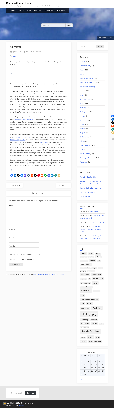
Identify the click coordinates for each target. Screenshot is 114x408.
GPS (89, 278)
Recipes (82, 128)
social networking (84, 327)
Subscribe (30, 393)
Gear (81, 74)
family (92, 261)
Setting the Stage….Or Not (89, 196)
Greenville (98, 278)
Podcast (82, 116)
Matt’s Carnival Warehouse (24, 119)
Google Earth (96, 274)
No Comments (37, 52)
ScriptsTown (21, 405)
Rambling (83, 120)
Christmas (98, 253)
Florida (82, 264)
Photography (84, 112)
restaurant (94, 319)
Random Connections (18, 3)
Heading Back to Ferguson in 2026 (91, 188)
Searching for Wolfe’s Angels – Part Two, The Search (90, 229)
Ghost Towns (85, 274)
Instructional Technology (87, 286)
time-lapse (83, 337)
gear (95, 268)
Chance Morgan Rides (17, 140)
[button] (11, 175)
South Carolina (90, 331)
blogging (83, 253)
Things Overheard (86, 145)
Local (14, 56)
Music (82, 103)
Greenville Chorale (85, 283)
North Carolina (85, 308)
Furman (88, 264)
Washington (83, 341)
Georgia (100, 268)
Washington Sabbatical (87, 158)
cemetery (91, 253)
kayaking (85, 290)
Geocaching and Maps (87, 82)
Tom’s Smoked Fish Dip (88, 177)
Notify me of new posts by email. (22, 259)
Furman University (86, 268)
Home (13, 11)
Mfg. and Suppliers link (23, 137)
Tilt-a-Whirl (44, 142)
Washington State (95, 341)
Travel (82, 149)
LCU (82, 295)
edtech (98, 257)
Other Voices (48, 11)
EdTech (82, 61)
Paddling (83, 108)
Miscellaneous (85, 99)
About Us (21, 11)
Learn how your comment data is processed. (48, 274)
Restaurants (84, 137)
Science (82, 141)
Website (12, 246)
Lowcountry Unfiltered (89, 299)
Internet (82, 91)
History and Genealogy (87, 87)
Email (11, 238)
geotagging (83, 271)
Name (12, 230)
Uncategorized (85, 154)
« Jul (81, 379)
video (97, 337)
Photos (29, 11)
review (94, 323)
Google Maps (83, 278)
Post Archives (60, 11)
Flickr (99, 261)
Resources (37, 11)
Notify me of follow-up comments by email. (26, 254)
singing (101, 323)
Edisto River (90, 257)
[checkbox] (4, 403)
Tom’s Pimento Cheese (88, 192)
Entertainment (85, 66)
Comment (13, 205)
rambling (84, 319)
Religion (82, 133)
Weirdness (83, 162)
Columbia (82, 257)
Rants (82, 124)
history (95, 283)
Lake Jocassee (96, 291)
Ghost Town (91, 271)
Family (82, 70)
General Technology (87, 78)
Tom (26, 52)
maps (82, 303)
